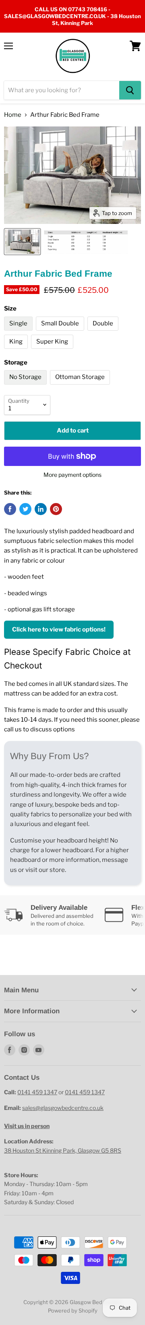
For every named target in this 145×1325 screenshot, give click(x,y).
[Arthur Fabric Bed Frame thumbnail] (22, 242)
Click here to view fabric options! (59, 629)
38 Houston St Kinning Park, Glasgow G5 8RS (62, 1150)
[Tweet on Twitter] (25, 509)
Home (12, 115)
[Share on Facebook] (10, 509)
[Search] (130, 90)
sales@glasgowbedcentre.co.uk (63, 1107)
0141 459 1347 (37, 1092)
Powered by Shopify (72, 1310)
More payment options (73, 475)
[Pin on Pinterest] (56, 509)
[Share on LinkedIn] (41, 509)
